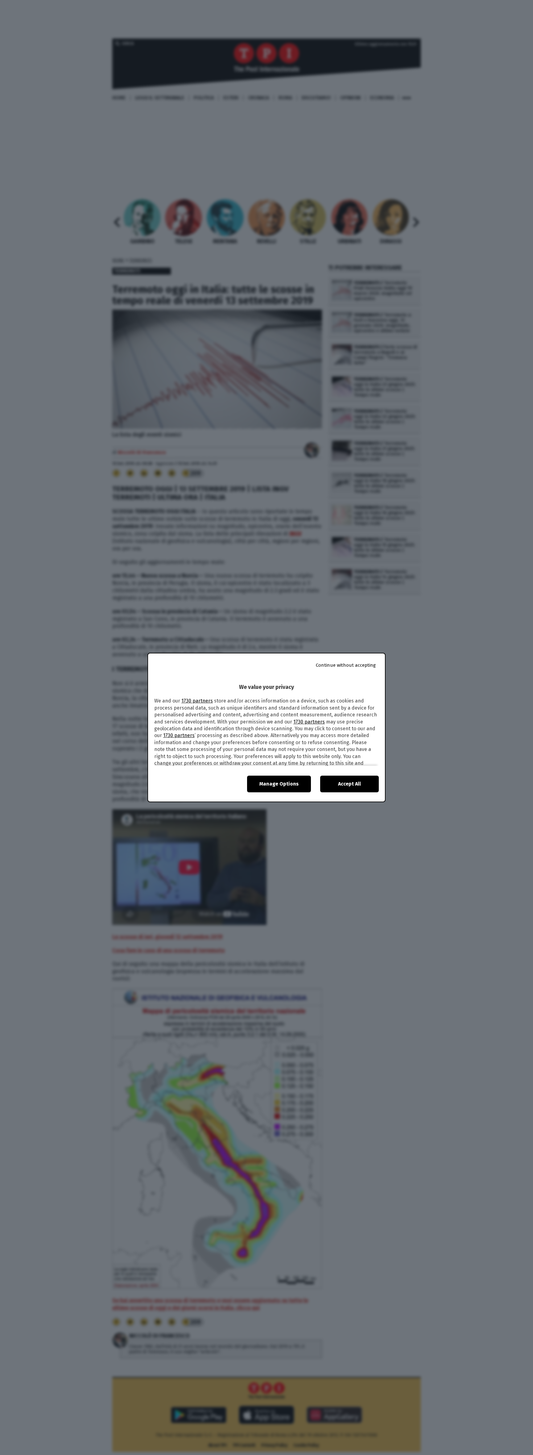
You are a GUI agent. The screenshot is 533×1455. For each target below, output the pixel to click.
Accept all (349, 784)
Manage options (279, 784)
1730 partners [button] (197, 701)
